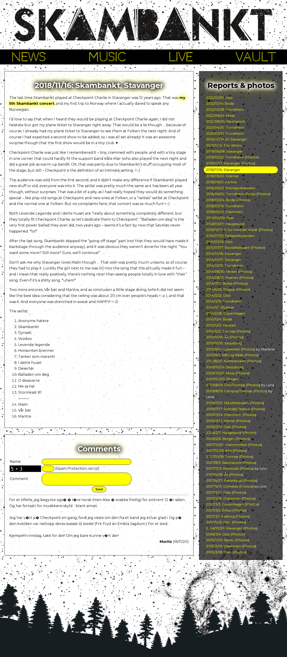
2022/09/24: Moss (220, 116)
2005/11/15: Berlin (220, 540)
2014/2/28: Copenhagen (225, 313)
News (28, 57)
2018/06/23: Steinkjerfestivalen (230, 188)
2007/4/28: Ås (217, 475)
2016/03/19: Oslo (219, 242)
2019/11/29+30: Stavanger (226, 139)
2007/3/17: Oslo (218, 493)
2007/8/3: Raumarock (223, 463)
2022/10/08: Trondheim (225, 110)
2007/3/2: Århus (218, 510)
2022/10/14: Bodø (220, 104)
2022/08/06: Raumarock (225, 121)
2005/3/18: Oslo (218, 552)
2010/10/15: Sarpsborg (224, 343)
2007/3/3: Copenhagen (225, 504)
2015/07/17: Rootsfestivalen (228, 248)
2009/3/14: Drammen (223, 415)
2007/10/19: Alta (219, 451)
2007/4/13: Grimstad (222, 486)
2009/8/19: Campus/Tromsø (229, 391)
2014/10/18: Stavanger (223, 254)
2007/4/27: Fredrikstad (224, 481)
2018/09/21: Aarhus (221, 182)
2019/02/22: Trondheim (225, 157)
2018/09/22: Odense (222, 176)
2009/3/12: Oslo (218, 427)
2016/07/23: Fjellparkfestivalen (230, 236)
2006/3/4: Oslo (218, 534)
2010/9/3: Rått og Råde (225, 355)
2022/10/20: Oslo (219, 98)
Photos (252, 157)
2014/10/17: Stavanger (223, 260)
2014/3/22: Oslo (218, 296)
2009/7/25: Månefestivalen (227, 403)
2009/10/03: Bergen (222, 379)
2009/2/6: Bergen (220, 439)
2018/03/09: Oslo (220, 218)
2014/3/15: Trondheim (223, 301)
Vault (256, 57)
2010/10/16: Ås (217, 337)
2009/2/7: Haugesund (223, 433)
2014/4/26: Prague (220, 290)
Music (107, 57)
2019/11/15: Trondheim (224, 145)
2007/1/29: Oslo (218, 522)
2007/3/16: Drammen (223, 499)
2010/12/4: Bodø (219, 319)
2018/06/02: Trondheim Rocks (230, 194)
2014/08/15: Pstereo (222, 278)
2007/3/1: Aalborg (220, 516)
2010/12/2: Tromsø (220, 331)
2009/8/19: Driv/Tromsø (225, 385)
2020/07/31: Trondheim (225, 134)
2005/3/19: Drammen (223, 546)
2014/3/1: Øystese (220, 307)
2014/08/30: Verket (221, 272)
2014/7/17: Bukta (219, 284)
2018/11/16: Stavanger (223, 170)
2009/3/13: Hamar (220, 421)
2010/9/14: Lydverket (223, 349)
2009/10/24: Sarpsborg (225, 367)
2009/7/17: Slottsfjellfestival (228, 409)
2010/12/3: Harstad (221, 325)
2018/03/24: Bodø (220, 200)
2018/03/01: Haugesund (225, 224)
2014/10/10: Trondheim (224, 266)
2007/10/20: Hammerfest (226, 445)
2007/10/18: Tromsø (222, 457)
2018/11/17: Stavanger (223, 163)
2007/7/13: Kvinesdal (222, 469)
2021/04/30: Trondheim (225, 128)
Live (180, 57)
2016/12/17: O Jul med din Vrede (232, 230)
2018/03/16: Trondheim (225, 206)
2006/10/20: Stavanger (224, 528)
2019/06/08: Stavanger (224, 151)
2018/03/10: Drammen (224, 212)
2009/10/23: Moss (220, 373)
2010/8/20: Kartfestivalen (226, 361)
